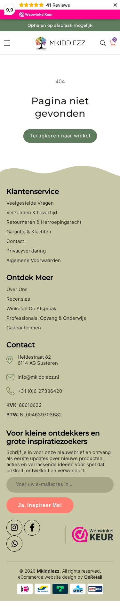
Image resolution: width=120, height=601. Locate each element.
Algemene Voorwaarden (33, 260)
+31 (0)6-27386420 (40, 391)
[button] (7, 43)
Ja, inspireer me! (40, 505)
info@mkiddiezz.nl (38, 377)
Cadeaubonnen (23, 328)
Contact (15, 241)
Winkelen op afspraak (31, 308)
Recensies (18, 299)
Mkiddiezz (48, 571)
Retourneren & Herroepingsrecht (43, 222)
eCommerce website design (47, 577)
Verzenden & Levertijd (31, 213)
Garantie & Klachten (28, 232)
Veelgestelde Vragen (30, 203)
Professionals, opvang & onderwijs (46, 318)
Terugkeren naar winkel (60, 136)
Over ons (17, 289)
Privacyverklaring (26, 251)
